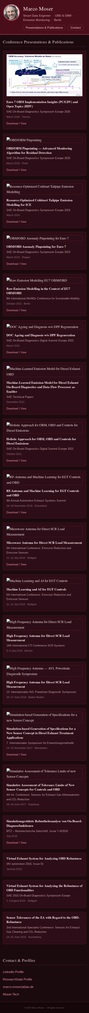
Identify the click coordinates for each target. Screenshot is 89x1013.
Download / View (16, 123)
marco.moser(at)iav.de (18, 987)
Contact (76, 27)
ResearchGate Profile (17, 979)
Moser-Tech (11, 994)
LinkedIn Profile (13, 972)
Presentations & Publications (44, 27)
